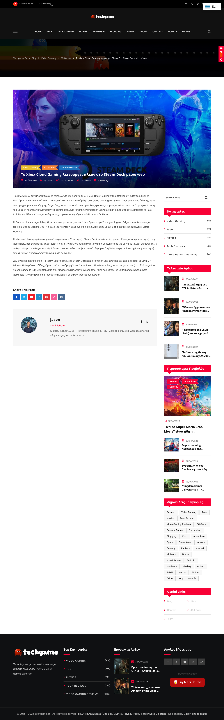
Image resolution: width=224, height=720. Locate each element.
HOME (38, 31)
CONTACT (158, 31)
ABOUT (143, 31)
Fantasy (185, 548)
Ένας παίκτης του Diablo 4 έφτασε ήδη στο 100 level (194, 469)
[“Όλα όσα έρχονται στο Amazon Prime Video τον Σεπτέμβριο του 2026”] (171, 306)
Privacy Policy (132, 713)
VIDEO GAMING (66, 31)
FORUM (131, 31)
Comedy (171, 548)
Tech (204, 512)
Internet (200, 548)
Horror (182, 572)
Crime (170, 578)
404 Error (195, 610)
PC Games (202, 524)
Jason (50, 180)
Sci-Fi (170, 572)
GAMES (186, 31)
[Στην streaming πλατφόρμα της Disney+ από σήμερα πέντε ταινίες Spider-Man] (171, 444)
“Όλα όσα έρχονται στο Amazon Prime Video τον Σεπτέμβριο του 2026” (70, 4)
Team (170, 618)
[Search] (209, 32)
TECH (50, 31)
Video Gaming (188, 512)
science (201, 542)
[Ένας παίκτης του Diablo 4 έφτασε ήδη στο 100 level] (171, 465)
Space (170, 542)
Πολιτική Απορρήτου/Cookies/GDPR (99, 713)
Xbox (185, 536)
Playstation (195, 530)
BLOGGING (115, 31)
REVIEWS (97, 31)
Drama (185, 554)
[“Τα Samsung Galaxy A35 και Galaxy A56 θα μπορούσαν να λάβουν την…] (171, 351)
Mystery (187, 566)
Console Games (175, 530)
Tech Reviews (187, 518)
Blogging (171, 536)
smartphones (174, 560)
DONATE (172, 31)
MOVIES (83, 31)
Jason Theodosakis (195, 713)
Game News (185, 542)
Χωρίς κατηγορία (187, 578)
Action (200, 566)
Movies (170, 518)
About (193, 601)
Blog (169, 601)
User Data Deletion (154, 713)
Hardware (172, 566)
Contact (171, 610)
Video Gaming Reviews (179, 524)
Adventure (198, 536)
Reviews (171, 512)
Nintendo (171, 554)
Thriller (195, 572)
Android (191, 560)
